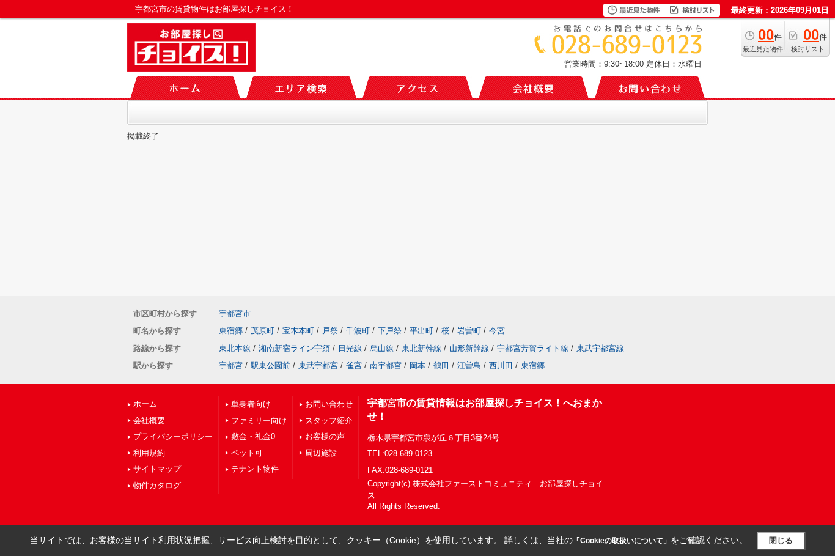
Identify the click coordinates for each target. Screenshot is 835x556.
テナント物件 (255, 468)
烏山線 (382, 348)
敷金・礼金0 (253, 436)
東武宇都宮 (318, 365)
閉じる (781, 540)
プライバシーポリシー (173, 436)
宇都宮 (231, 365)
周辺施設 (321, 453)
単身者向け (251, 404)
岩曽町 (469, 330)
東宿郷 (231, 330)
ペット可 (247, 453)
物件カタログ (157, 485)
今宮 (497, 330)
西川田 (501, 365)
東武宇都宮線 (600, 348)
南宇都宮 (386, 365)
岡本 (417, 365)
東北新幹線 (421, 348)
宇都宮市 (235, 313)
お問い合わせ (329, 404)
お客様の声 (325, 436)
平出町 (421, 330)
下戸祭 (390, 330)
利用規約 (149, 453)
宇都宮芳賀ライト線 (532, 348)
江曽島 (469, 365)
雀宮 (354, 365)
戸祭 (330, 330)
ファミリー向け (259, 420)
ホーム (145, 404)
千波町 (358, 330)
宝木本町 (298, 330)
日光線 (350, 348)
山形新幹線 (469, 348)
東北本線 (235, 348)
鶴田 (441, 365)
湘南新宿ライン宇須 (294, 348)
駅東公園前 (270, 365)
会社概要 (149, 420)
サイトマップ (157, 468)
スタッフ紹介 (329, 420)
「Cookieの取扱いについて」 (622, 540)
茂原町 (262, 330)
